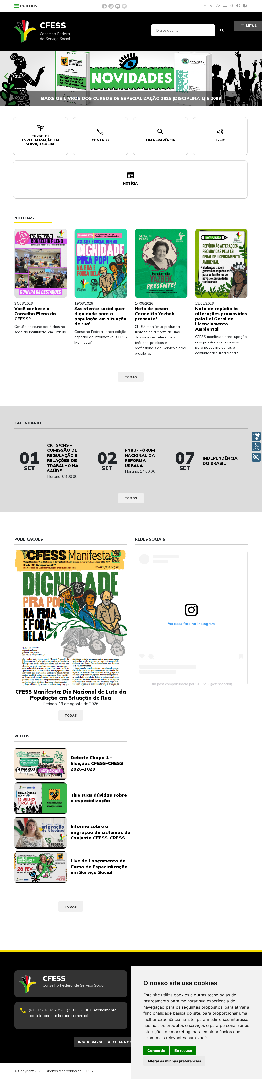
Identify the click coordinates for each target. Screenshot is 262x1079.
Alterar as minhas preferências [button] (174, 1061)
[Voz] (256, 446)
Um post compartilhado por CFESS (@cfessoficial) (191, 684)
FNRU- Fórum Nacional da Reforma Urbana (140, 458)
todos (131, 498)
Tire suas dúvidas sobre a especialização (99, 798)
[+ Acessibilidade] (256, 457)
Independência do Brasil (220, 461)
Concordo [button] (156, 1050)
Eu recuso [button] (183, 1050)
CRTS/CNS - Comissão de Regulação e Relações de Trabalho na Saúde (62, 458)
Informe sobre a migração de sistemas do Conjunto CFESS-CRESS (100, 832)
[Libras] (256, 436)
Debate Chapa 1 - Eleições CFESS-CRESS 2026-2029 (97, 763)
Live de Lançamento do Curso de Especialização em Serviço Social (99, 866)
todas (131, 377)
